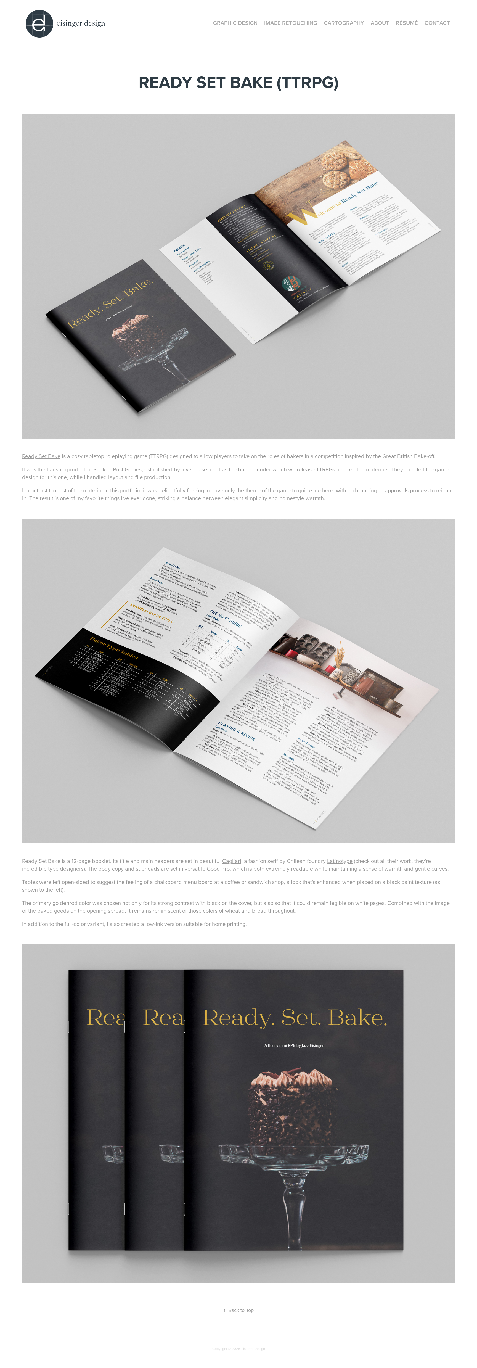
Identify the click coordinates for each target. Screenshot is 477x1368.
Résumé (407, 23)
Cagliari (231, 861)
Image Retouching (290, 23)
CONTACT (437, 23)
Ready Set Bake (41, 456)
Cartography (344, 23)
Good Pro (218, 869)
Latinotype (340, 861)
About (380, 23)
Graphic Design (235, 23)
